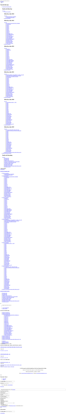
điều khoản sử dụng (12, 405)
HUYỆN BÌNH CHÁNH (10, 64)
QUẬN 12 (7, 58)
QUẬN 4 (7, 26)
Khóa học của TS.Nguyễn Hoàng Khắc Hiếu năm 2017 (12, 152)
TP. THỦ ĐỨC (8, 24)
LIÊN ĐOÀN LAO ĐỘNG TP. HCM (12, 76)
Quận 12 (7, 112)
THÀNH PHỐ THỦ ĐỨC (10, 17)
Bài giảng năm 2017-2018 (8, 165)
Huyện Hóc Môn (8, 122)
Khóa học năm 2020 (7, 97)
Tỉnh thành (2, 400)
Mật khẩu (1, 394)
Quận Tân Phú (8, 146)
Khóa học (9, 366)
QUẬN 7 (7, 29)
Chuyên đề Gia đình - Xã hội (8, 163)
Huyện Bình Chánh (9, 119)
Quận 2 (7, 104)
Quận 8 (7, 109)
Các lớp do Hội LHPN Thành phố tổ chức (12, 129)
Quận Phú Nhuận (9, 116)
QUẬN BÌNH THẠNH (10, 34)
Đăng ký (4, 379)
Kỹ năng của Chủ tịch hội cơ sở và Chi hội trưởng (12, 161)
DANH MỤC (2, 169)
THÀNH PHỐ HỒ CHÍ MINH (11, 16)
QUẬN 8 (7, 30)
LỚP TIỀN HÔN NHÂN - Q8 (5, 354)
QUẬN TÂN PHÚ (9, 38)
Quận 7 (7, 108)
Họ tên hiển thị (2, 392)
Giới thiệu (5, 366)
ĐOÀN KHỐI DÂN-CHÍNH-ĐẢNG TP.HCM (13, 75)
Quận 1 (7, 103)
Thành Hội (8, 49)
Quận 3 (7, 133)
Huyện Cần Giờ (8, 120)
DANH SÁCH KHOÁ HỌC (6, 6)
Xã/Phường (2, 403)
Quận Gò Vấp (8, 115)
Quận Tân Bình (8, 117)
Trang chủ (1, 366)
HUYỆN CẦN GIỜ (9, 39)
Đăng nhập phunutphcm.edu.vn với (6, 389)
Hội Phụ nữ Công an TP (8, 265)
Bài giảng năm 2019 (7, 166)
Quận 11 (7, 140)
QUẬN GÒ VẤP (9, 35)
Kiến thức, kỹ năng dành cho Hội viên (10, 162)
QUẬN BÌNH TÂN (9, 33)
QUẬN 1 (7, 25)
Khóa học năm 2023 (7, 18)
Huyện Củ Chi (8, 121)
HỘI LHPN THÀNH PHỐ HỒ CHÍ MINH (13, 23)
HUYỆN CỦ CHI (9, 40)
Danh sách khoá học (5, 341)
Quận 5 (7, 106)
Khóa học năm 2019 (6, 338)
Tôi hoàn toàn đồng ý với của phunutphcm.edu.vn (12, 405)
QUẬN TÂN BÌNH (9, 37)
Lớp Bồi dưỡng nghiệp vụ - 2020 (11, 102)
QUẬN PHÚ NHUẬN (9, 36)
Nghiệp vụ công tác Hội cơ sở (8, 160)
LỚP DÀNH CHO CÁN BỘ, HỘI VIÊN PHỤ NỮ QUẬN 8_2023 (11, 347)
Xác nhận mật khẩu (3, 396)
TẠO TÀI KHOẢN (5, 307)
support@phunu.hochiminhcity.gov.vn (27, 373)
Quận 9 (7, 110)
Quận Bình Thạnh (9, 114)
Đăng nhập (4, 378)
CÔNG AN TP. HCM (9, 43)
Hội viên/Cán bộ (2, 398)
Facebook (13, 389)
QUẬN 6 (7, 28)
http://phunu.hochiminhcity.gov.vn (41, 373)
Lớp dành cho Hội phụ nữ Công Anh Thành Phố (13, 130)
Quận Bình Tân (8, 113)
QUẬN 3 (7, 51)
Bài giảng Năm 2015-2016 (8, 164)
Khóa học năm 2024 (7, 11)
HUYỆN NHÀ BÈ (9, 42)
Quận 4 (7, 105)
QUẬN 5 (7, 27)
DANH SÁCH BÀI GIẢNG (6, 153)
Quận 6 (7, 107)
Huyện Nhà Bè (8, 123)
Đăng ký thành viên (3, 406)
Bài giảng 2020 (6, 159)
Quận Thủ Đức (8, 118)
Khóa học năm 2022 (7, 44)
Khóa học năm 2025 (6, 312)
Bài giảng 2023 (6, 158)
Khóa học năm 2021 (5, 219)
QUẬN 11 (7, 57)
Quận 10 (7, 139)
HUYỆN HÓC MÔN (9, 41)
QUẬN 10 (7, 31)
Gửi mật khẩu (2, 413)
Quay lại (5, 15)
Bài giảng (12, 366)
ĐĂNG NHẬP (4, 308)
